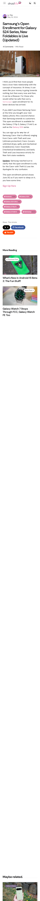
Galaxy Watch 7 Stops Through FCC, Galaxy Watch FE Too (19, 312)
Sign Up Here (9, 185)
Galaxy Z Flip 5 (12, 207)
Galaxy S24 (26, 197)
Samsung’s (7, 102)
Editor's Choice (11, 886)
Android (10, 197)
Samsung (30, 212)
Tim (11, 15)
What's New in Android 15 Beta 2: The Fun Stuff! (20, 279)
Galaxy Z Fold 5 (12, 212)
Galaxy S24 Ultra (13, 202)
